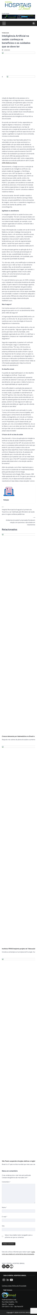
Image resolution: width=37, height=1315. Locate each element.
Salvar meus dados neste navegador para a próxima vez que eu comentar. (18, 1236)
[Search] (33, 23)
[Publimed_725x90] (18, 18)
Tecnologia (5, 33)
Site (3, 1226)
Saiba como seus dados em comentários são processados (18, 1253)
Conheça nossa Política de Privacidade (14, 1286)
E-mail (4, 1216)
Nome (4, 1207)
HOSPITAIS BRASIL (24, 1312)
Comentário (6, 1182)
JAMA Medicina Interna (9, 163)
